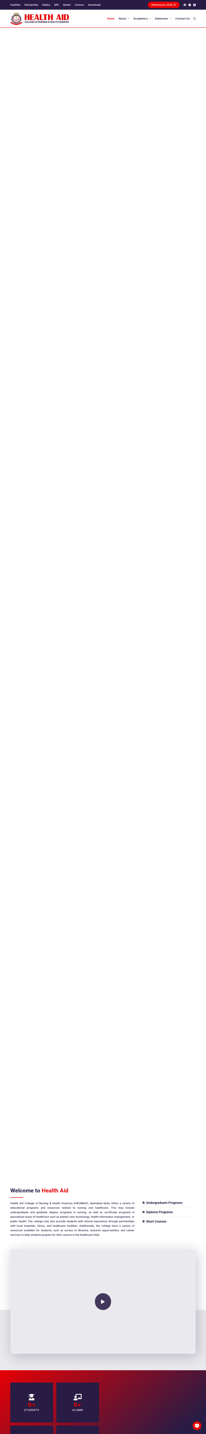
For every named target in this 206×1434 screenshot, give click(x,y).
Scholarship (31, 4)
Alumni (67, 4)
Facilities (15, 4)
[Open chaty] (197, 1425)
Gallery (46, 4)
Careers (79, 4)
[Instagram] (189, 5)
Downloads (94, 4)
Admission (161, 18)
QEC (56, 4)
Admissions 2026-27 (163, 4)
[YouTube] (194, 5)
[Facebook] (185, 5)
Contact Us (182, 18)
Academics (140, 18)
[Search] (194, 18)
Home (110, 18)
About (122, 18)
